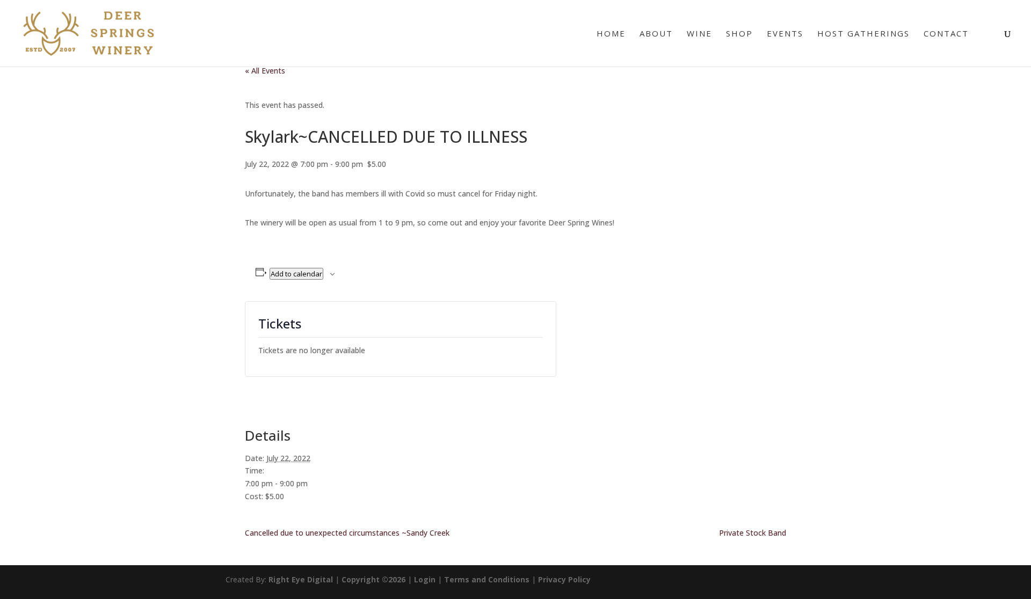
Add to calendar (296, 274)
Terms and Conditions (486, 579)
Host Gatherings (863, 34)
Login (424, 579)
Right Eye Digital (300, 579)
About (656, 34)
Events (785, 34)
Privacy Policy (564, 579)
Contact (946, 34)
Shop (739, 34)
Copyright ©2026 (373, 579)
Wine (699, 34)
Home (611, 34)
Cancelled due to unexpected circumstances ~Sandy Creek (347, 533)
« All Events (265, 70)
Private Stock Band (752, 533)
